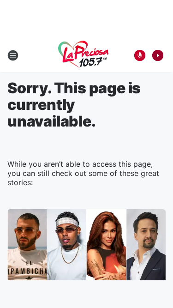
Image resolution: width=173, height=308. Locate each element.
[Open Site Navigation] (12, 55)
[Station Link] (83, 55)
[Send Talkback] (139, 55)
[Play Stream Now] (157, 55)
